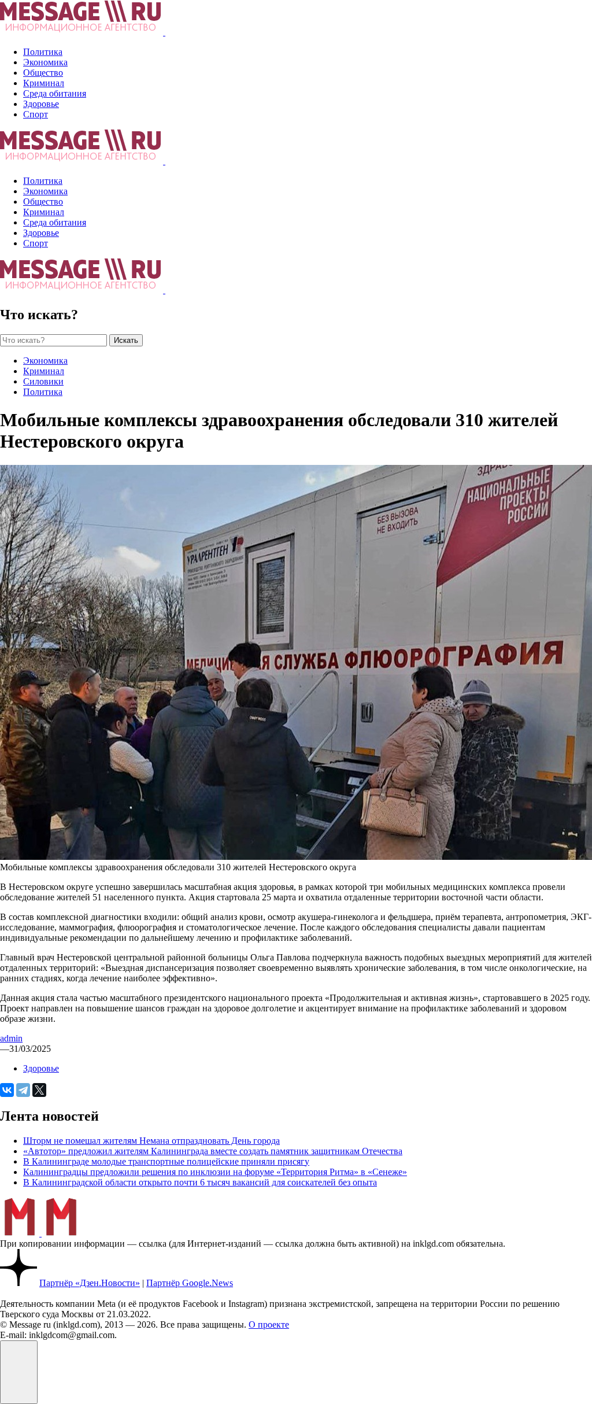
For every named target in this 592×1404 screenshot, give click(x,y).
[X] (39, 1090)
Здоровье (41, 104)
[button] (19, 1372)
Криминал (43, 83)
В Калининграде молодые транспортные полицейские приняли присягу (166, 1161)
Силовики (43, 381)
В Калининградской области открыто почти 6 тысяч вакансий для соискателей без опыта (200, 1182)
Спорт (35, 114)
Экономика (45, 62)
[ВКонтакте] (7, 1090)
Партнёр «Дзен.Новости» (89, 1283)
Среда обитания (54, 93)
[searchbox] (53, 340)
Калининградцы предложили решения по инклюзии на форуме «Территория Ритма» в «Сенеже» (215, 1172)
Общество (43, 72)
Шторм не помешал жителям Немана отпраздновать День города (151, 1141)
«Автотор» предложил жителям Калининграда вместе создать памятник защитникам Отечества (212, 1151)
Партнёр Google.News (189, 1283)
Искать (126, 340)
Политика (42, 52)
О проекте (269, 1324)
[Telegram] (23, 1090)
